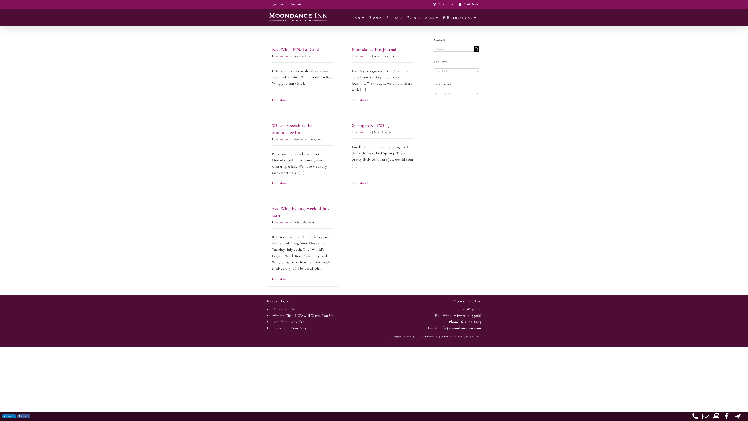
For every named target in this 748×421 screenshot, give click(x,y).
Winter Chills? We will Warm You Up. (304, 315)
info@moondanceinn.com (285, 4)
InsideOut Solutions (468, 336)
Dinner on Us (284, 309)
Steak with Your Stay (290, 328)
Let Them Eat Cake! (289, 321)
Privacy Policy (415, 336)
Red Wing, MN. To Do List (297, 49)
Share (25, 416)
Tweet (10, 416)
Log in (439, 336)
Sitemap (429, 336)
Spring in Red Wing (370, 125)
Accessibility (398, 336)
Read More (279, 100)
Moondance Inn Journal (374, 49)
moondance (283, 56)
